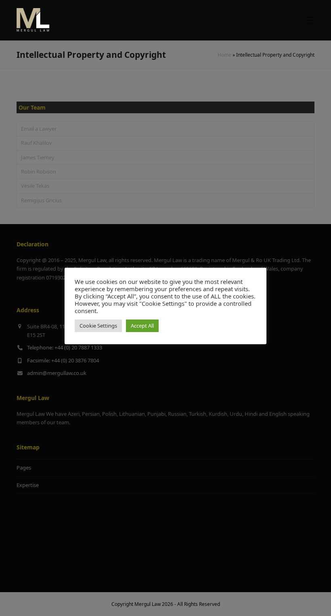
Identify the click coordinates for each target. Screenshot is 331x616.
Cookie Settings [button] (98, 325)
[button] (310, 20)
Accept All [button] (142, 325)
